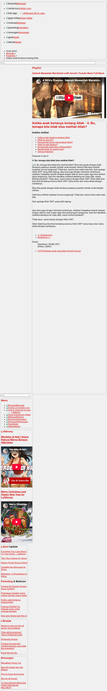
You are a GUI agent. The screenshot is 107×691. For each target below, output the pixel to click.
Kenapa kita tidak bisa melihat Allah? (55, 147)
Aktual (18, 42)
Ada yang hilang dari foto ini (14, 616)
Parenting (23, 27)
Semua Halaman (45, 152)
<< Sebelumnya (45, 235)
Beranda (21, 3)
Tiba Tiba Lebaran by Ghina (14, 558)
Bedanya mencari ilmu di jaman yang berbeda (12, 627)
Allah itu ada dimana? (48, 145)
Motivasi (21, 23)
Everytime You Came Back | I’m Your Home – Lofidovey (14, 552)
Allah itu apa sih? (46, 140)
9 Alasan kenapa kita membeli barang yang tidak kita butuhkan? (13, 646)
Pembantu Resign (9, 639)
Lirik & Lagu (38, 13)
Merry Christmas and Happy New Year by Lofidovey (13, 494)
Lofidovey (27, 13)
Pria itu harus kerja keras (12, 674)
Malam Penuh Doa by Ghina (14, 563)
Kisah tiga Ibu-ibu (9, 653)
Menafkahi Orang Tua (11, 663)
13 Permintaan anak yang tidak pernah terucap (59, 251)
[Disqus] (69, 293)
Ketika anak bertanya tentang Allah (54, 137)
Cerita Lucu (25, 8)
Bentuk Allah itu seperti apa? (51, 149)
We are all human (9, 678)
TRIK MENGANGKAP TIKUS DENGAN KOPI (11, 633)
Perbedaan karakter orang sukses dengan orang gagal (14, 594)
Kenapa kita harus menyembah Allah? (55, 142)
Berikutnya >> (44, 237)
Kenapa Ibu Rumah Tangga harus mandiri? (13, 587)
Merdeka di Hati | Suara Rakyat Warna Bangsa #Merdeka (15, 439)
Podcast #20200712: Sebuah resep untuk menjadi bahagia (10, 609)
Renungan (23, 32)
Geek (16, 37)
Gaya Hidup (26, 18)
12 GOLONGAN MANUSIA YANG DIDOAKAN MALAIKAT (13, 685)
